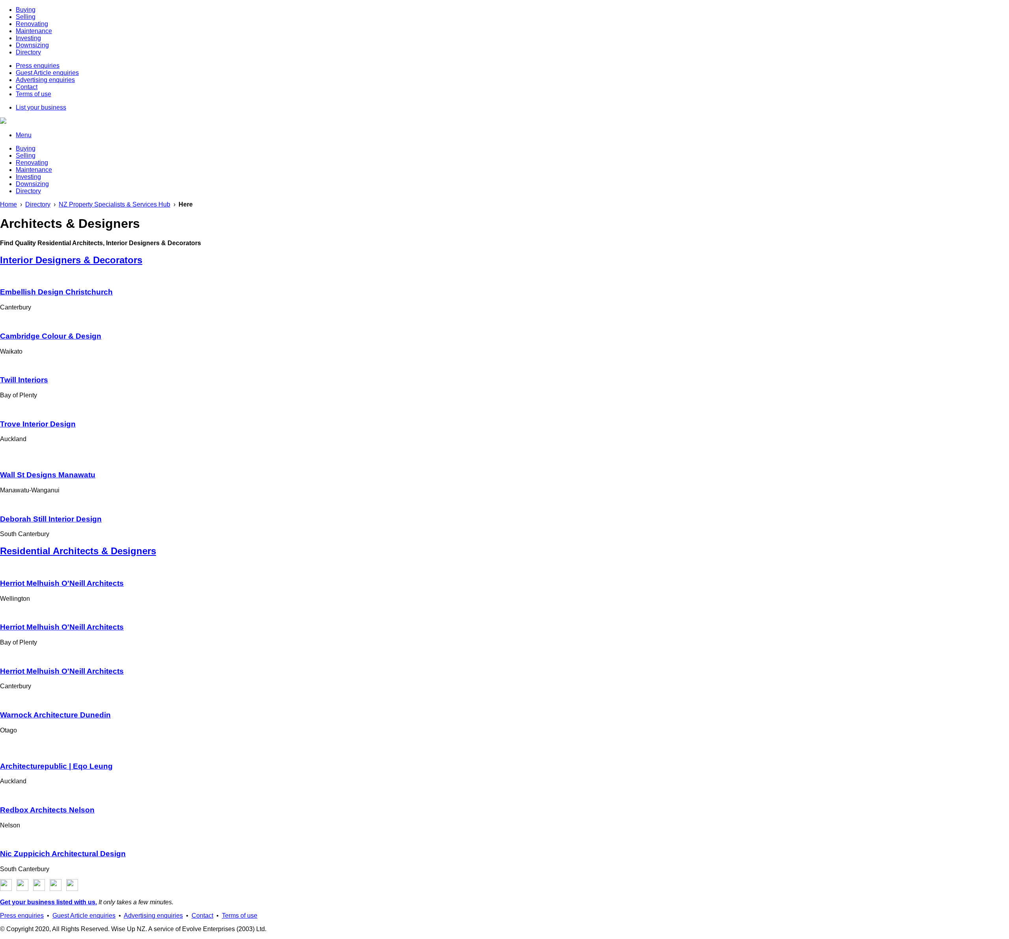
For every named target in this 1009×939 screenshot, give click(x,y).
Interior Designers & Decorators (71, 260)
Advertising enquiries (45, 79)
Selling (25, 16)
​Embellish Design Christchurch (56, 292)
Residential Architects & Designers (78, 551)
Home (8, 204)
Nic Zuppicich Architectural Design (63, 854)
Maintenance (34, 31)
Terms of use (33, 94)
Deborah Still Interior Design (51, 519)
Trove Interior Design (38, 424)
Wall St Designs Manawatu (47, 475)
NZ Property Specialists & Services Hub (114, 204)
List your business (41, 107)
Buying (25, 9)
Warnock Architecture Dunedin (55, 715)
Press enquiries (38, 65)
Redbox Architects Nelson (47, 810)
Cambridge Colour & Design (50, 336)
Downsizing (32, 45)
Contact (26, 87)
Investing (28, 38)
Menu (24, 135)
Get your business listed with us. (48, 902)
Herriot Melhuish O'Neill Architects (62, 583)
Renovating (32, 23)
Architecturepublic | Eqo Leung (56, 766)
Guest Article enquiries (47, 72)
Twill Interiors (24, 380)
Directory (28, 52)
